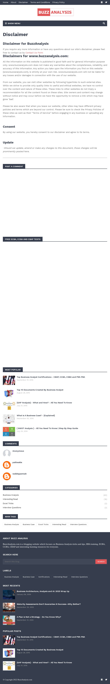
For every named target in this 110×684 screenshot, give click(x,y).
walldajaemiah (19, 474)
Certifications (44, 577)
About (13, 2)
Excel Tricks (55, 503)
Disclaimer (23, 2)
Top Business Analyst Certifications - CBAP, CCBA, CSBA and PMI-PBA (51, 377)
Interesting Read (55, 499)
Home (5, 2)
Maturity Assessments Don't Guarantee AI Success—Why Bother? (49, 604)
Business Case (29, 524)
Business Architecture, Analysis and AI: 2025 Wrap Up (43, 591)
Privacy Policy (58, 2)
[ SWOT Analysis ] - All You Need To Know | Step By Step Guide (47, 428)
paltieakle (17, 462)
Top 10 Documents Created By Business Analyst (40, 390)
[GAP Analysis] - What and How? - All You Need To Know (44, 402)
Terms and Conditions (40, 2)
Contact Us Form (34, 52)
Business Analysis (55, 495)
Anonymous (18, 451)
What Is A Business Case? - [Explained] (36, 415)
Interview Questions (55, 507)
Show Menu (14, 23)
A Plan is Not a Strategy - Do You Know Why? (39, 617)
